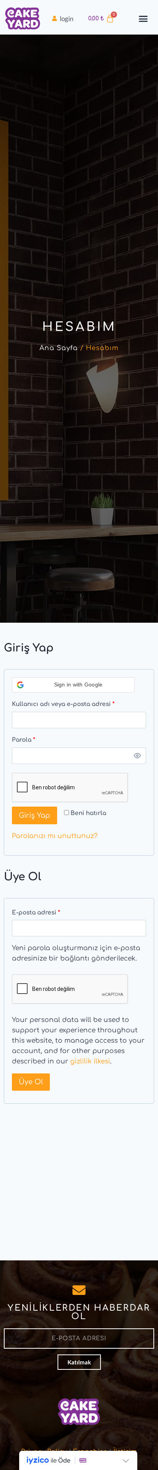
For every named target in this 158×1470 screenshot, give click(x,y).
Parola (34, 738)
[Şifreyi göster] (137, 756)
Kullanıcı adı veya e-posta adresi (74, 703)
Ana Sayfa (59, 348)
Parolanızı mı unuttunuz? (54, 836)
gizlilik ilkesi (90, 1061)
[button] (143, 19)
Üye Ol (31, 1082)
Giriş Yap (34, 815)
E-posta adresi (46, 911)
